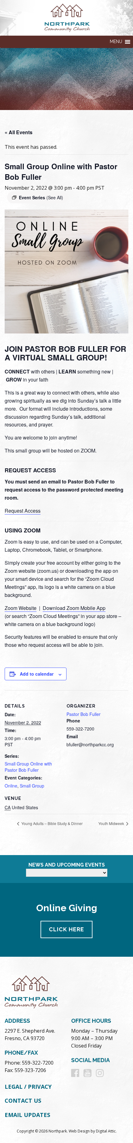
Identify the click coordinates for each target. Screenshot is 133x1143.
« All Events (18, 132)
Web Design (79, 1131)
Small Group (32, 786)
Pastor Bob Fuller (83, 714)
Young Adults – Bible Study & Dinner (51, 823)
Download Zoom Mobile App (74, 607)
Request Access (23, 510)
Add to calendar (37, 674)
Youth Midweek (111, 823)
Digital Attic (106, 1131)
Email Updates (27, 1115)
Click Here (66, 929)
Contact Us (23, 1100)
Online (11, 786)
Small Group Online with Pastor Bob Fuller (28, 767)
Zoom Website (20, 607)
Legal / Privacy (28, 1086)
